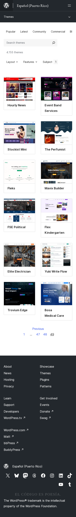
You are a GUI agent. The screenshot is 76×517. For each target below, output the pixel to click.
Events (44, 405)
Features (28, 61)
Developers (11, 411)
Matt (9, 436)
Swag (45, 418)
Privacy (9, 386)
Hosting (9, 379)
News (7, 373)
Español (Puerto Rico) (27, 466)
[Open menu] (70, 5)
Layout (10, 61)
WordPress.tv (15, 418)
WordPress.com (16, 430)
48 (45, 334)
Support (9, 405)
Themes (9, 16)
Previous (38, 329)
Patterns (45, 386)
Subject (49, 61)
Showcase (47, 366)
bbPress (11, 443)
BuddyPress (14, 450)
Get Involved (49, 398)
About (8, 366)
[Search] (53, 42)
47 (38, 334)
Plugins (44, 379)
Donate (47, 411)
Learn (7, 398)
